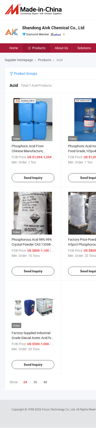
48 (45, 382)
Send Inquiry (33, 178)
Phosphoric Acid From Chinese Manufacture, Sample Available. (28, 151)
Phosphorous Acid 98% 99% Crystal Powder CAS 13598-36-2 (32, 244)
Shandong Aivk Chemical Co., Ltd (53, 27)
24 (25, 382)
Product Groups (25, 73)
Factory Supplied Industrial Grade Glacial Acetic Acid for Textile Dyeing (32, 338)
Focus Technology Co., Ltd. (59, 409)
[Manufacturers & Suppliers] (34, 9)
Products (38, 48)
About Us (61, 48)
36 (35, 382)
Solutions (84, 48)
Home (13, 48)
